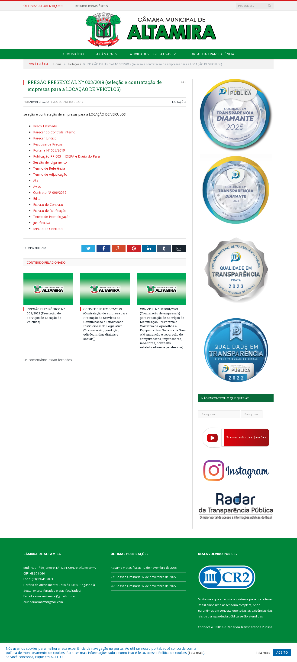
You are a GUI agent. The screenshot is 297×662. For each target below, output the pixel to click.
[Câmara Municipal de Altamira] (148, 29)
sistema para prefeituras (255, 599)
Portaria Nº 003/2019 (49, 150)
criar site (226, 599)
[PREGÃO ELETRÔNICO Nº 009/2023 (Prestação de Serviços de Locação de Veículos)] (48, 289)
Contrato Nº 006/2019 (49, 192)
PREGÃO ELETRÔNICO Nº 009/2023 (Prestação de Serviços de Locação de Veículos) (46, 315)
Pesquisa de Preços (48, 144)
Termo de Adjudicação (50, 174)
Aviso (37, 186)
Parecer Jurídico (45, 138)
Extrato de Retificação (49, 210)
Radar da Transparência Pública (249, 627)
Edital (37, 198)
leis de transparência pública (218, 616)
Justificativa (41, 222)
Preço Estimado (45, 126)
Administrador (39, 101)
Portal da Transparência (211, 54)
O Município (73, 54)
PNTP (217, 627)
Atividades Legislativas (150, 54)
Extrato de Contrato (48, 204)
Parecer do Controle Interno (54, 132)
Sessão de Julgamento (50, 162)
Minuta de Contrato (48, 228)
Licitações (179, 101)
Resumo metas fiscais (126, 567)
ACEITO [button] (282, 652)
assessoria (230, 605)
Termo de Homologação (52, 216)
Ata (35, 180)
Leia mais (196, 652)
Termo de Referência (49, 168)
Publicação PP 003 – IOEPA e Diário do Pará (66, 156)
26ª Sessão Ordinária (126, 586)
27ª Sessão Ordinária (90, 6)
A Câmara (104, 54)
